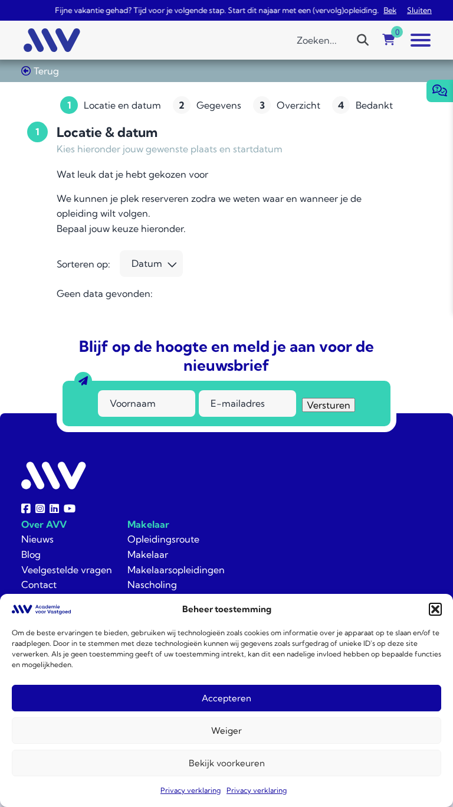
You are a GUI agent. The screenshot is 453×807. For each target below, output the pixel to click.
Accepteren (226, 698)
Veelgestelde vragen (66, 570)
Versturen (328, 405)
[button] (435, 609)
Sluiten (419, 10)
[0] (388, 40)
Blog (31, 554)
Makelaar (148, 524)
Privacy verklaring (190, 790)
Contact (39, 584)
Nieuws (37, 539)
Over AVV (44, 524)
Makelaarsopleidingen (176, 570)
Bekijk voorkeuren (227, 763)
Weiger (226, 730)
